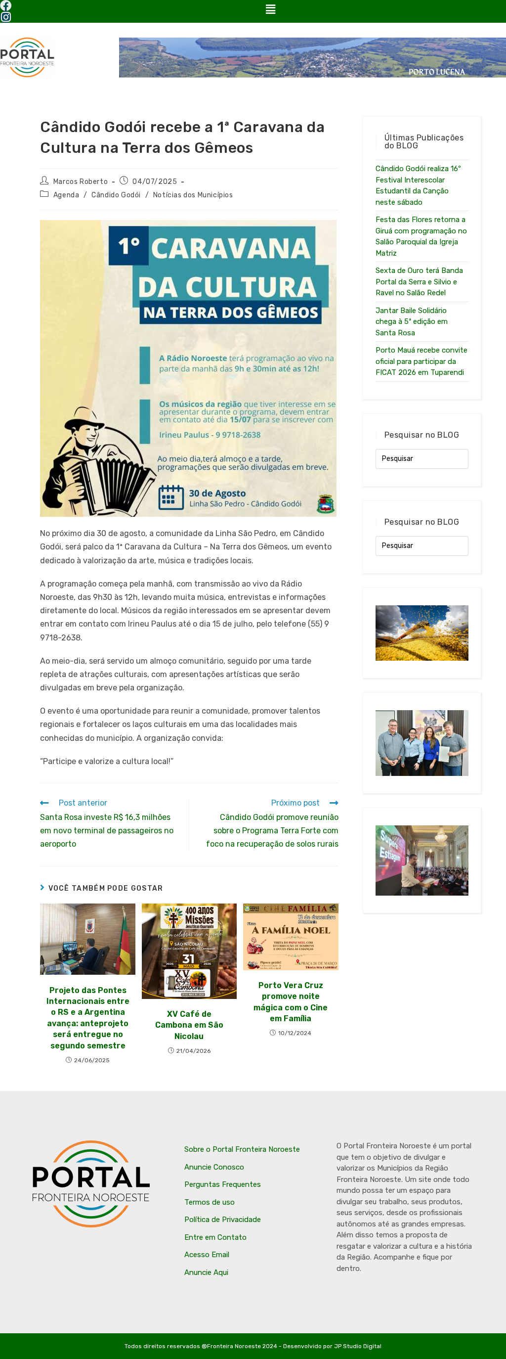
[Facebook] (5, 5)
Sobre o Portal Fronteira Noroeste (242, 1149)
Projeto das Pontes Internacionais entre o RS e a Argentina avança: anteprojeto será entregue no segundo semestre (87, 1018)
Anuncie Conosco (214, 1167)
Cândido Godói (116, 195)
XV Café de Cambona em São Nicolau (189, 1025)
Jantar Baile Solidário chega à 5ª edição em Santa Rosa (412, 321)
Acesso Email (206, 1254)
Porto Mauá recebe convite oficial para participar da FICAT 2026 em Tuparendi (421, 361)
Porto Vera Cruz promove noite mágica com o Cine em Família (290, 1002)
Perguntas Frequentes (222, 1184)
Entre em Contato (215, 1237)
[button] (270, 9)
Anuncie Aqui (206, 1272)
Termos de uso (209, 1202)
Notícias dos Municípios (193, 195)
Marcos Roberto (80, 182)
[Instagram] (5, 17)
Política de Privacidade (222, 1219)
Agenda (66, 195)
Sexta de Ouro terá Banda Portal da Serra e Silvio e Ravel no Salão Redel (419, 281)
